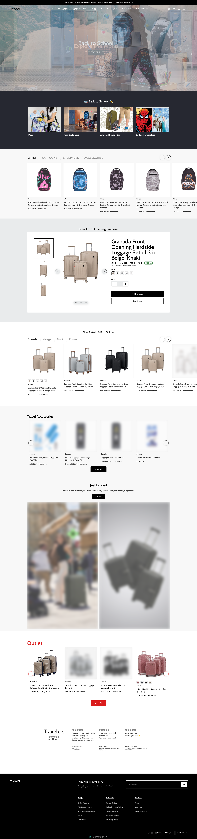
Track (60, 339)
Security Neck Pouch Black (148, 457)
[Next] (168, 157)
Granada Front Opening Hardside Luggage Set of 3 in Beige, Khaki (134, 249)
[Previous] (162, 157)
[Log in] (174, 8)
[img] (54, 737)
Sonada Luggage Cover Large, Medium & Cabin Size (77, 458)
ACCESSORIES (93, 157)
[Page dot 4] (192, 60)
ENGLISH (180, 833)
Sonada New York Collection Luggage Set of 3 (113, 686)
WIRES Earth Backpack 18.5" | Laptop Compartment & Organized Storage (80, 203)
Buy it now (137, 301)
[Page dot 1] (192, 42)
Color (114, 270)
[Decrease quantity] (114, 284)
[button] (98, 837)
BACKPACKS (71, 157)
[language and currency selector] (169, 8)
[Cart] (184, 8)
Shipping (121, 265)
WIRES (32, 157)
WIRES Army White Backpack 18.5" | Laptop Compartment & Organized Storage (152, 205)
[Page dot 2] (192, 48)
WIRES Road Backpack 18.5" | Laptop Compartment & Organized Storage (43, 203)
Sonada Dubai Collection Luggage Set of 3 (79, 686)
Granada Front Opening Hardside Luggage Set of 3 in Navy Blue (114, 385)
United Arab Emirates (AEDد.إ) (159, 833)
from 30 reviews (54, 739)
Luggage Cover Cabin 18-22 (112, 457)
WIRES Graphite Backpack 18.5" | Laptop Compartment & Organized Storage (115, 205)
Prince (73, 339)
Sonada (32, 339)
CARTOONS (49, 157)
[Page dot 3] (192, 54)
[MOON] (25, 9)
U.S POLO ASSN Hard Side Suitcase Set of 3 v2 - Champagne (44, 686)
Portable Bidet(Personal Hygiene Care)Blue (44, 458)
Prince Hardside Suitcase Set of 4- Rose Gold (151, 690)
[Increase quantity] (125, 284)
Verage (47, 339)
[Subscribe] (184, 784)
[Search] (179, 8)
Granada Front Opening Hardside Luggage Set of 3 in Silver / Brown (78, 385)
